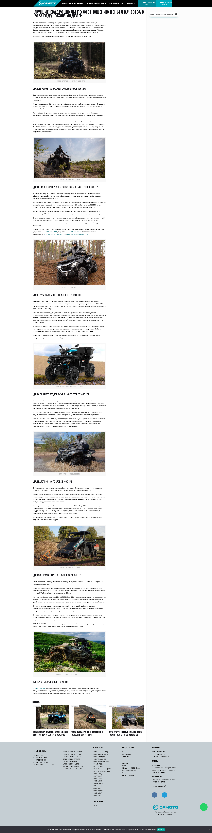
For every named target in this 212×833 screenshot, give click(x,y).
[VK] (154, 795)
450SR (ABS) (97, 781)
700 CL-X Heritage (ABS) (101, 771)
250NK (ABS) (97, 795)
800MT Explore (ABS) (100, 752)
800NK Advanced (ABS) (101, 761)
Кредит (124, 773)
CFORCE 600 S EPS (40, 762)
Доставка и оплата (129, 770)
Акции (124, 765)
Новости (125, 763)
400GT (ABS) (97, 786)
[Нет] (209, 830)
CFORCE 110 (38, 755)
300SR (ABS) (97, 793)
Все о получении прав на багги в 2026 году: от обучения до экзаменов (125, 733)
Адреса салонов (128, 775)
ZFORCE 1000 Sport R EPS (73, 766)
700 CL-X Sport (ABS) (100, 766)
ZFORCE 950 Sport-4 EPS (72, 769)
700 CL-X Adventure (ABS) (102, 769)
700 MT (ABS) (98, 764)
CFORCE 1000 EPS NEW (72, 757)
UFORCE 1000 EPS (70, 761)
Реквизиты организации (160, 757)
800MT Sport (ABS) (99, 757)
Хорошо (161, 829)
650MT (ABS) (97, 778)
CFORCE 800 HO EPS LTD (72, 754)
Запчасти (125, 757)
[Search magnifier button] (176, 14)
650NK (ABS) (97, 774)
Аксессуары (126, 754)
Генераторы (126, 752)
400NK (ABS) (97, 788)
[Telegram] (164, 795)
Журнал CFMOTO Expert (131, 768)
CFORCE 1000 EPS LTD (71, 759)
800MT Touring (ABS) (100, 754)
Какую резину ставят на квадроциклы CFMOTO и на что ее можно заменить (50, 733)
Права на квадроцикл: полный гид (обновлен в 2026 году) (87, 733)
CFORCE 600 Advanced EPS (43, 765)
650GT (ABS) (97, 776)
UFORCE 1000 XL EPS (71, 764)
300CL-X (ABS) (98, 791)
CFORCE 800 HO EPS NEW (73, 752)
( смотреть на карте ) (159, 786)
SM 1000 (96, 806)
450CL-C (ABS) (98, 783)
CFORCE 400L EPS (40, 757)
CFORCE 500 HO (39, 760)
